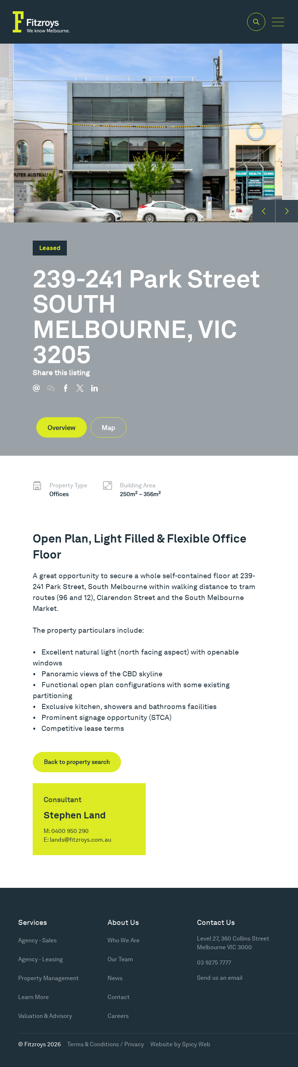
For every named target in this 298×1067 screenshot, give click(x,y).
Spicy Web (196, 1044)
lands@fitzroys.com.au (80, 839)
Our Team (120, 959)
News (115, 978)
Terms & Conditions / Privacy (105, 1044)
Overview (62, 427)
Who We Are (124, 940)
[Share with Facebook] (69, 391)
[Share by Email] (40, 391)
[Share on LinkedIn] (98, 391)
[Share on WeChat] (54, 391)
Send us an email (219, 977)
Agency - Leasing (40, 959)
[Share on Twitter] (83, 391)
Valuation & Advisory (45, 1015)
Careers (118, 1015)
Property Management (48, 978)
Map (108, 427)
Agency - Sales (37, 940)
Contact (119, 997)
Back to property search (77, 761)
